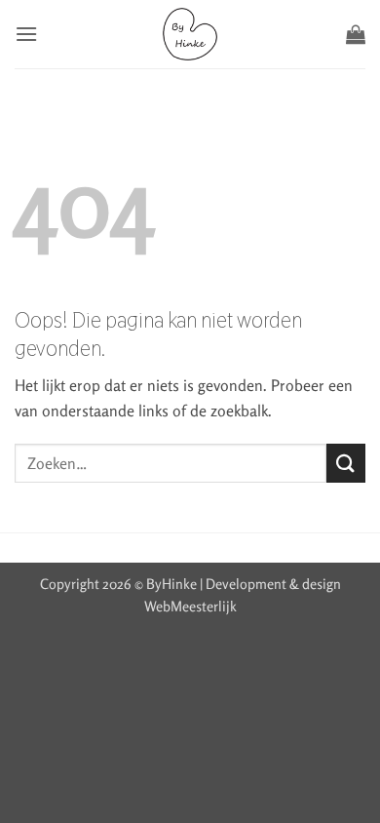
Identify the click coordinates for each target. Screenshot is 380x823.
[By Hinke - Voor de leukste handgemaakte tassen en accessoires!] (190, 34)
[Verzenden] (345, 463)
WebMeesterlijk (190, 606)
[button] (26, 34)
